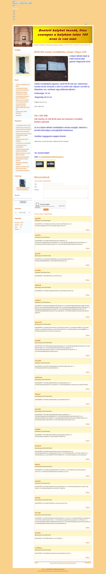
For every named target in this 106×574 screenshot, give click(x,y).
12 (53, 561)
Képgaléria (18, 115)
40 (73, 563)
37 (66, 563)
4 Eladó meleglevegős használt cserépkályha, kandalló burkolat (23, 135)
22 (75, 561)
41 (75, 563)
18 (66, 561)
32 (55, 563)
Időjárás (40, 571)
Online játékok (64, 571)
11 (51, 561)
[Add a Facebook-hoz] (14, 16)
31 (53, 563)
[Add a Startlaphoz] (14, 11)
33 (57, 563)
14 (57, 561)
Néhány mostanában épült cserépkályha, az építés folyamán (22, 158)
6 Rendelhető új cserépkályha (23, 143)
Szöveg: (37, 189)
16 (62, 561)
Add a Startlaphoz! (46, 571)
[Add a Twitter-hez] (14, 19)
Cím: (36, 187)
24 (79, 561)
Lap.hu (53, 571)
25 (81, 561)
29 (90, 561)
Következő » (88, 562)
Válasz (88, 230)
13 (55, 561)
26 (84, 561)
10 (49, 561)
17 (64, 561)
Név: (36, 184)
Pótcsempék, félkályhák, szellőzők (54, 44)
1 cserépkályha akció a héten (23, 125)
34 (60, 563)
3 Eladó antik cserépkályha (22, 131)
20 (71, 561)
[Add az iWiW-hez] (14, 14)
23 (77, 561)
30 (51, 563)
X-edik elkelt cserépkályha (22, 170)
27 (86, 561)
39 (70, 563)
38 (68, 563)
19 (68, 561)
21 (73, 561)
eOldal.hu (43, 569)
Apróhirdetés (58, 571)
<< (15, 212)
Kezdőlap (35, 44)
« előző (36, 562)
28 (88, 561)
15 (60, 561)
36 (64, 563)
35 (62, 563)
